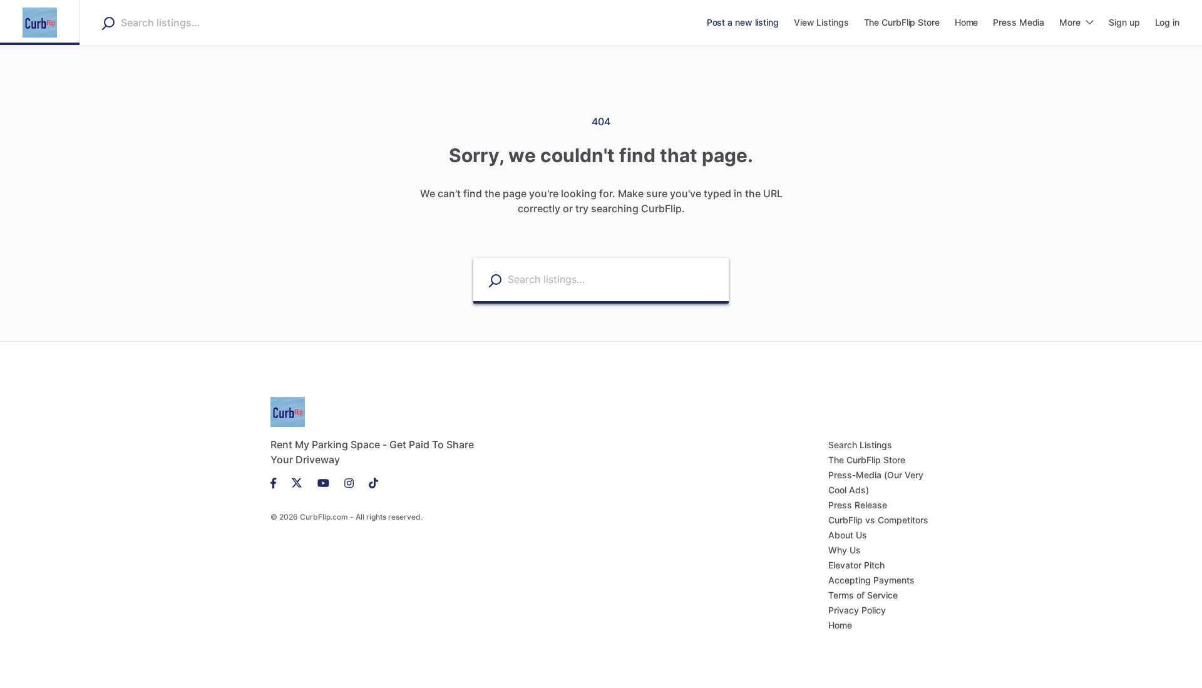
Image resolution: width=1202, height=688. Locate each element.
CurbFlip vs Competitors (878, 520)
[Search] (108, 23)
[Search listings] (494, 280)
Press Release (857, 505)
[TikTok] (369, 482)
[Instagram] (349, 482)
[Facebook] (277, 482)
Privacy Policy (857, 610)
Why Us (844, 550)
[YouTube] (323, 482)
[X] (297, 482)
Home (840, 625)
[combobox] (200, 22)
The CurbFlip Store (866, 459)
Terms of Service (863, 595)
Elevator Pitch (856, 565)
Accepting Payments (871, 580)
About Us (847, 535)
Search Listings (860, 444)
